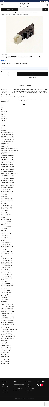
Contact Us (27, 392)
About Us (27, 384)
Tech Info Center (5, 392)
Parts (6, 14)
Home (2, 14)
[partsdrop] (24, 4)
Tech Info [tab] (28, 85)
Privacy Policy (28, 386)
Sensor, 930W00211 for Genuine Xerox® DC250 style (18, 14)
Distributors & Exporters (18, 388)
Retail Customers (17, 390)
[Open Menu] (2, 5)
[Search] (45, 9)
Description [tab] (21, 85)
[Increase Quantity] (7, 74)
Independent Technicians (19, 384)
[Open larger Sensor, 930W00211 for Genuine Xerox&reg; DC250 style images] (24, 34)
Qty (2, 71)
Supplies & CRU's (5, 386)
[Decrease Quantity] (2, 74)
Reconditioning (5, 388)
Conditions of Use (28, 390)
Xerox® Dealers (17, 386)
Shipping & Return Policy (30, 388)
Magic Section (5, 390)
